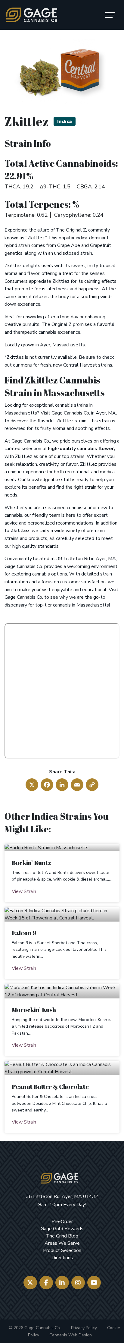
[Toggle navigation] (110, 15)
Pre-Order (62, 1221)
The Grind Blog (62, 1236)
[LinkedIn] (62, 1282)
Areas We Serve (62, 1243)
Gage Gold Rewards (62, 1228)
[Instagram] (78, 1282)
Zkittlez (20, 530)
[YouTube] (94, 1282)
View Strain (24, 891)
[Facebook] (46, 1282)
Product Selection (62, 1250)
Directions (62, 1257)
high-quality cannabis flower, (81, 448)
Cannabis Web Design (70, 1335)
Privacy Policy (84, 1328)
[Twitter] (30, 1282)
